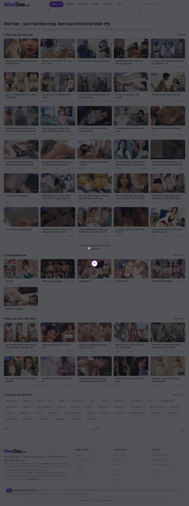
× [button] (94, 263)
